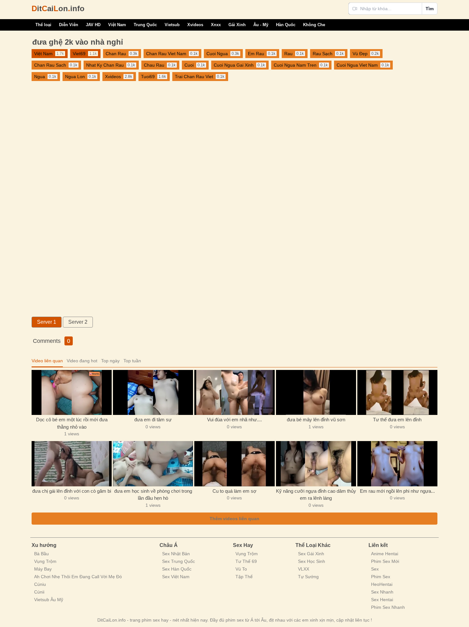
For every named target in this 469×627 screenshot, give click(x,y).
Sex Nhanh (382, 591)
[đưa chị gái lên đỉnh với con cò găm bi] (72, 463)
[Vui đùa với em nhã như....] (234, 392)
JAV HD (93, 24)
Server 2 (77, 322)
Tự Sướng (308, 576)
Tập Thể (244, 576)
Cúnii (39, 591)
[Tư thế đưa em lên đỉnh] (397, 392)
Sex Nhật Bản (176, 553)
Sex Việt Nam (176, 576)
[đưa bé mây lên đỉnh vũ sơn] (316, 392)
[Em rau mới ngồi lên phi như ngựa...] (397, 463)
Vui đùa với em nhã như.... (234, 419)
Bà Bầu (41, 553)
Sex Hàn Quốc (176, 569)
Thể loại (43, 24)
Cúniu (40, 584)
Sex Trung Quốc (178, 561)
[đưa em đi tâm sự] (153, 392)
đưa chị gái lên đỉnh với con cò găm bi (71, 491)
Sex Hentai (382, 599)
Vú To (241, 569)
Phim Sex (380, 576)
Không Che (314, 24)
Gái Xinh (237, 24)
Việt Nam (117, 24)
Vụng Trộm (45, 561)
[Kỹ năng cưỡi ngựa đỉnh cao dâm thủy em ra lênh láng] (316, 463)
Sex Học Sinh (311, 561)
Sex (375, 569)
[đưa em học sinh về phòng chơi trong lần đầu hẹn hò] (153, 463)
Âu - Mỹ (260, 24)
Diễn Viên (68, 24)
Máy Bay (43, 569)
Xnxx (216, 24)
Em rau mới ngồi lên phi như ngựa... (397, 491)
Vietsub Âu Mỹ (48, 599)
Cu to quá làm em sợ (234, 491)
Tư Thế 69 (246, 561)
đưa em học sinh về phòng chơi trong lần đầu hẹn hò (153, 494)
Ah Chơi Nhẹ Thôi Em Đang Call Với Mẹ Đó (78, 576)
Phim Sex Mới (385, 561)
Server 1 (46, 322)
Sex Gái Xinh (311, 553)
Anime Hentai (384, 553)
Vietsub (172, 24)
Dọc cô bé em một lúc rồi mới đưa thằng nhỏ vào (72, 423)
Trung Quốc (145, 24)
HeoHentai (381, 584)
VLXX (303, 569)
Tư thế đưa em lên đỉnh (397, 419)
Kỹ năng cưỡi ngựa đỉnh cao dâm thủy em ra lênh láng (316, 494)
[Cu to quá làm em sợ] (234, 463)
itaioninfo (58, 8)
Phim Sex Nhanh (388, 607)
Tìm (430, 8)
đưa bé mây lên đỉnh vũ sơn (316, 419)
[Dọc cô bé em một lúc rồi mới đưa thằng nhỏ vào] (72, 392)
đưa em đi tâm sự (153, 419)
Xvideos (195, 24)
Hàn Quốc (285, 24)
